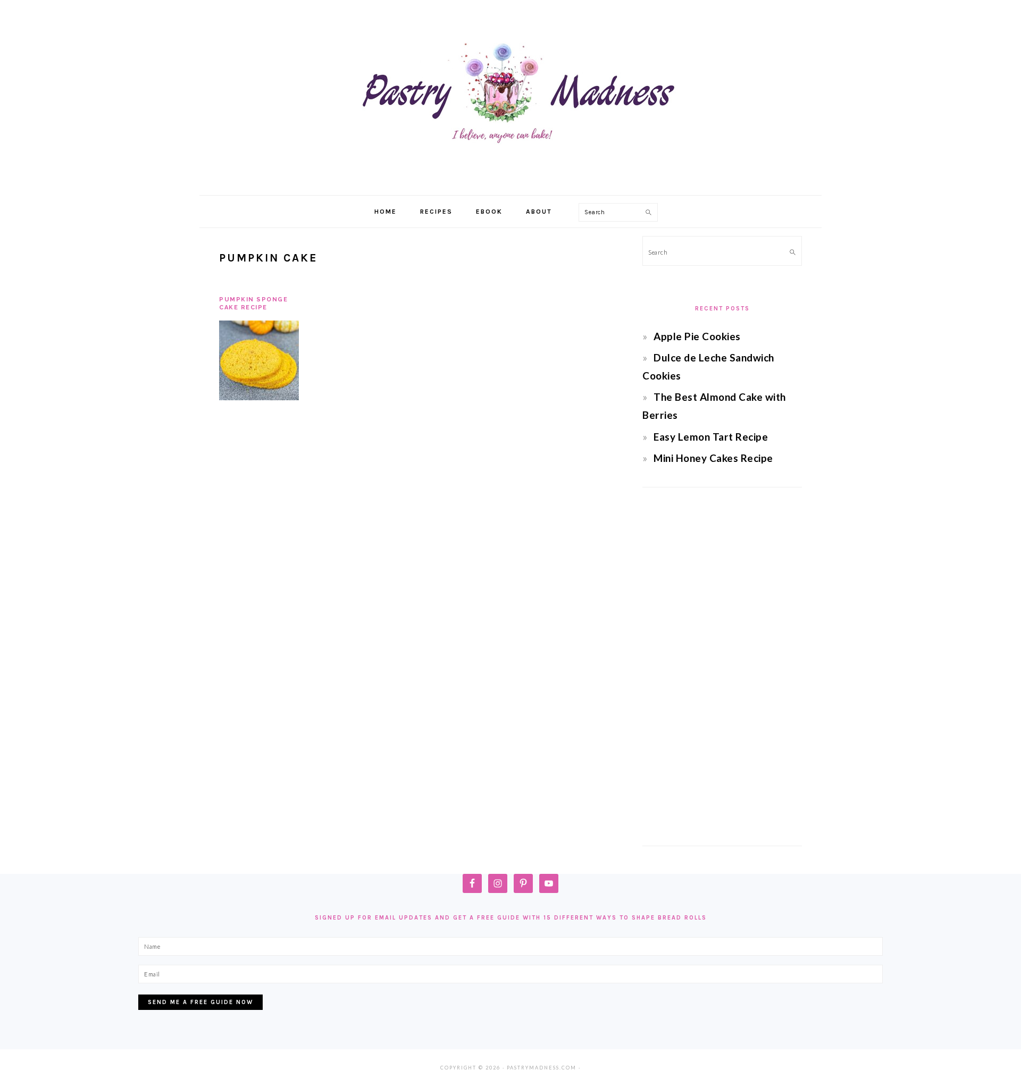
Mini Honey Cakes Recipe (713, 458)
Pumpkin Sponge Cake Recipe (253, 303)
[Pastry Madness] (510, 183)
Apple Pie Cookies (697, 336)
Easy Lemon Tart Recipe (711, 437)
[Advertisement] (722, 666)
